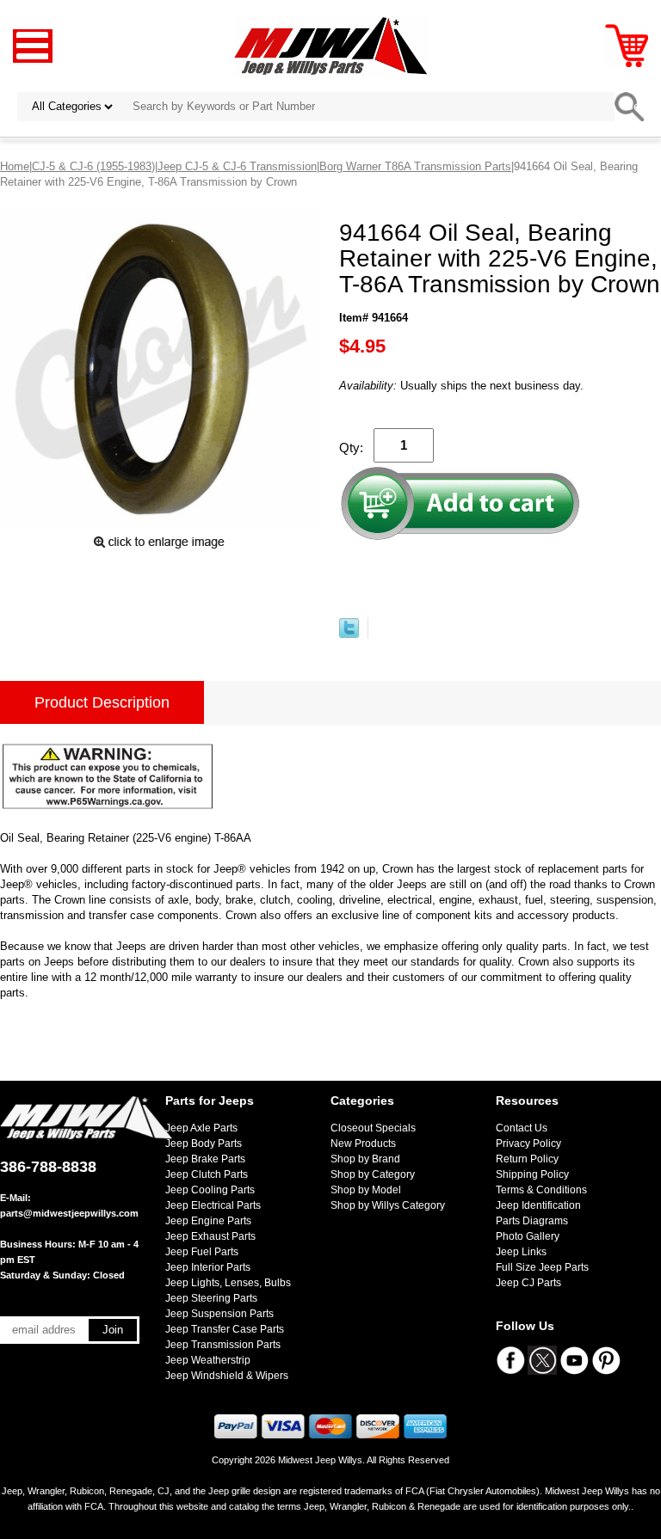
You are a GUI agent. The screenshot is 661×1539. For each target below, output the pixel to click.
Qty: (351, 447)
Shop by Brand (365, 1159)
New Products (363, 1143)
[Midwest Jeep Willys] (331, 45)
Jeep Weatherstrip (207, 1360)
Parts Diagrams (532, 1221)
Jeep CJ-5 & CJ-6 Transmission (237, 166)
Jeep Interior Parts (207, 1267)
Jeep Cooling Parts (210, 1190)
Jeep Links (521, 1252)
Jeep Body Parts (203, 1143)
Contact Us (521, 1128)
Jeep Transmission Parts (223, 1345)
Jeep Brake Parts (205, 1159)
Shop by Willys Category (387, 1205)
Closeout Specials (373, 1128)
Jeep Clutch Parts (206, 1174)
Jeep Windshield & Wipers (226, 1376)
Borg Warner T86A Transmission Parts (415, 166)
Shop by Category (372, 1174)
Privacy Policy (528, 1143)
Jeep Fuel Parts (201, 1252)
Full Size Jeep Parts (542, 1267)
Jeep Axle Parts (201, 1128)
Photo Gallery (527, 1236)
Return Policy (527, 1159)
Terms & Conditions (541, 1190)
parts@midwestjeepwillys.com (69, 1213)
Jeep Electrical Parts (213, 1205)
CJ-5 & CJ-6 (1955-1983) (93, 166)
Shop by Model (365, 1190)
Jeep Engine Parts (208, 1221)
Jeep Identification (538, 1205)
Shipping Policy (532, 1174)
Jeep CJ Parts (528, 1283)
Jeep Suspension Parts (219, 1314)
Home (14, 166)
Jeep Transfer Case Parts (224, 1329)
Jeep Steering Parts (211, 1298)
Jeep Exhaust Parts (210, 1236)
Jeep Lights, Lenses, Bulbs (228, 1283)
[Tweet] (349, 634)
